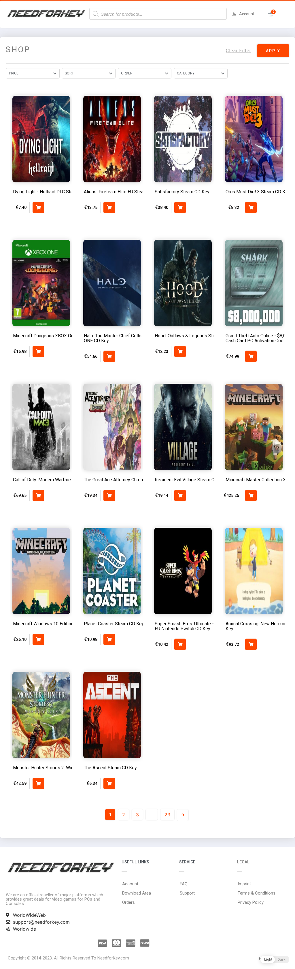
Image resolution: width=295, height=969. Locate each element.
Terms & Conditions (256, 893)
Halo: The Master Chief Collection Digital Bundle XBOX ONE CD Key (138, 338)
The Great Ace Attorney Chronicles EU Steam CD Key (137, 479)
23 (167, 815)
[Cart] (271, 14)
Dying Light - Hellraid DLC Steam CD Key (54, 191)
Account (130, 883)
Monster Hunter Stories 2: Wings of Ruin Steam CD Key (68, 767)
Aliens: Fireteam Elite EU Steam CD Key (123, 191)
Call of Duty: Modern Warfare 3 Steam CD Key (59, 479)
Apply (273, 50)
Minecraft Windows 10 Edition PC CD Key (55, 623)
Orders (128, 902)
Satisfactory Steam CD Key (182, 191)
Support (187, 893)
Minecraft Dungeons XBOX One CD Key (52, 335)
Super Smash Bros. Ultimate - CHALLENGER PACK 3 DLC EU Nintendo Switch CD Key (212, 626)
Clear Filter (238, 50)
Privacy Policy (251, 902)
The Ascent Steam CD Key (110, 767)
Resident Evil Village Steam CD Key (190, 479)
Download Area (136, 893)
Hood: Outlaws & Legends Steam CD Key (196, 335)
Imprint (244, 883)
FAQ (184, 883)
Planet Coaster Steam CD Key (114, 623)
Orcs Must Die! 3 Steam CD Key (258, 191)
